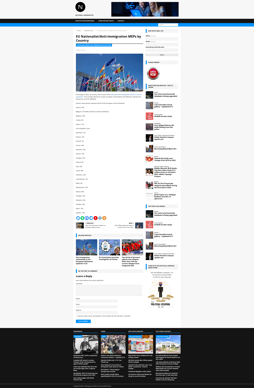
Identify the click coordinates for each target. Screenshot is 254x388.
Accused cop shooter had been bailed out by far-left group (166, 379)
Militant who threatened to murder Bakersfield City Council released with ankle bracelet (168, 368)
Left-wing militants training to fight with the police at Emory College (168, 363)
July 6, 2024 (81, 50)
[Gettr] (96, 218)
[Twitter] (78, 218)
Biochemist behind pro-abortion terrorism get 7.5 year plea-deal (167, 374)
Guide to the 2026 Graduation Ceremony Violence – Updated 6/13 (113, 356)
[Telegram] (91, 218)
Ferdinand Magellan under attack (139, 371)
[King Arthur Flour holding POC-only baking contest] (140, 344)
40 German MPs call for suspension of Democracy (85, 356)
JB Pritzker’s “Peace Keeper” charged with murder (110, 370)
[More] (104, 218)
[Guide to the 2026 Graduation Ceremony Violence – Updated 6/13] (113, 344)
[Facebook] (87, 218)
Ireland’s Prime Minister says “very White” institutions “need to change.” (140, 366)
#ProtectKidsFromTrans (84, 21)
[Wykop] (100, 218)
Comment (79, 283)
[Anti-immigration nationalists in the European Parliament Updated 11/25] (86, 247)
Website (78, 310)
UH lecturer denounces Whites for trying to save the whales (140, 375)
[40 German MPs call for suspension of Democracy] (85, 344)
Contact (121, 21)
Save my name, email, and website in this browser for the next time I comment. (104, 316)
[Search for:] (168, 25)
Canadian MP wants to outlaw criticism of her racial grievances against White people (84, 362)
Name (78, 298)
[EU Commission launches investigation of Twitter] (109, 247)
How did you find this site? (155, 47)
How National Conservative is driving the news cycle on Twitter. (112, 366)
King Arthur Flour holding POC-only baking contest (140, 356)
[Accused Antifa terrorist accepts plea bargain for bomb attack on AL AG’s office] (168, 344)
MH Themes (108, 386)
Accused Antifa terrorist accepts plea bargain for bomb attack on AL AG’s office (168, 357)
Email (78, 304)
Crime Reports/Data (106, 21)
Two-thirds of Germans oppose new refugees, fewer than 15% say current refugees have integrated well (131, 261)
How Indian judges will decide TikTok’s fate (83, 379)
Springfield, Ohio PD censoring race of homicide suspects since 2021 (85, 374)
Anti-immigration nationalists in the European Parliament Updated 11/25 (84, 260)
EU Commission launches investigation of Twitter (109, 258)
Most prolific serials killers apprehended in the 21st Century (112, 375)
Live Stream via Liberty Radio (161, 275)
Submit (162, 55)
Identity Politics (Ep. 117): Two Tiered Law (111, 361)
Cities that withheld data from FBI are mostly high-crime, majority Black (85, 368)
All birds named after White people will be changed (140, 361)
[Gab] (82, 218)
